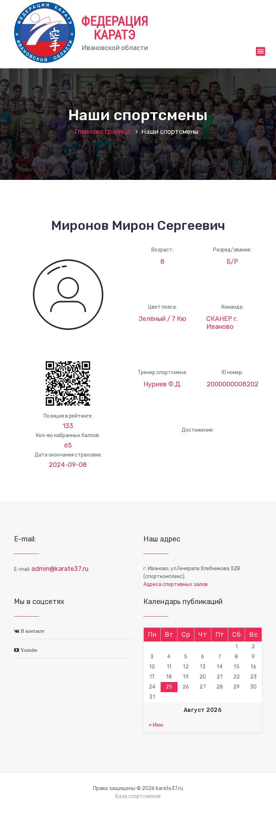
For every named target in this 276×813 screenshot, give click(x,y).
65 (68, 445)
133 (68, 426)
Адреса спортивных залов (175, 584)
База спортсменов (138, 796)
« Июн (156, 725)
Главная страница (102, 132)
